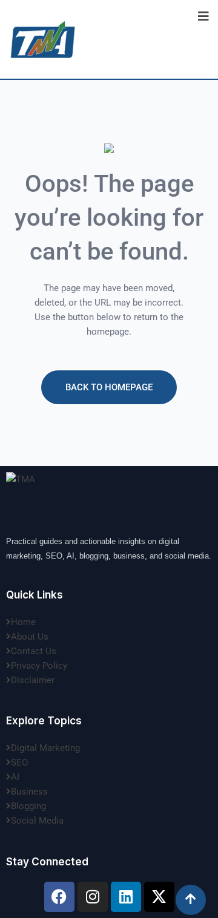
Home (23, 622)
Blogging (28, 806)
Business (29, 791)
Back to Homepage (109, 387)
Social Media (37, 820)
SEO (19, 762)
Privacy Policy (39, 665)
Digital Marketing (45, 748)
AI (15, 777)
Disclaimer (32, 680)
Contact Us (33, 651)
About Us (29, 636)
